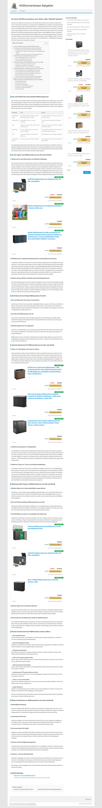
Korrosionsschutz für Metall (22, 84)
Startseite (14, 11)
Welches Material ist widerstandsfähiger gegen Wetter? (28, 70)
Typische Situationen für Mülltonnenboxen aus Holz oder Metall (28, 62)
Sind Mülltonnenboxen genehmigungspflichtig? (50, 789)
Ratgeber (22, 11)
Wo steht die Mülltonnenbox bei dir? (24, 59)
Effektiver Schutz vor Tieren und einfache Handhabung (28, 66)
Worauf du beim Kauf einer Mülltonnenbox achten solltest (27, 77)
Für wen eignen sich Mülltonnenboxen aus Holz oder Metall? (27, 48)
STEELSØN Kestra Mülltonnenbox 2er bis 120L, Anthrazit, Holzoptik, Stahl (78, 131)
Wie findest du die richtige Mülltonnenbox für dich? (25, 55)
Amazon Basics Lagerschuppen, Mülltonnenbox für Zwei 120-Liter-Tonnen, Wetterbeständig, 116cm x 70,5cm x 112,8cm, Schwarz (44, 423)
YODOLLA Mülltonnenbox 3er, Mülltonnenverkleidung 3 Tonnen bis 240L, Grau (79, 105)
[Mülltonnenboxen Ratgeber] (14, 8)
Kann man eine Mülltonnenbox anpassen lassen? (78, 20)
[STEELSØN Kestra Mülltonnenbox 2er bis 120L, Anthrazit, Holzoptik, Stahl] (79, 125)
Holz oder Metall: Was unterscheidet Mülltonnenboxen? (26, 46)
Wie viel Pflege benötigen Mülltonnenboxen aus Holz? (28, 71)
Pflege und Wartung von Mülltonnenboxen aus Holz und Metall (28, 79)
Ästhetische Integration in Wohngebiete (25, 65)
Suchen (68, 169)
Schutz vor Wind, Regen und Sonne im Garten (26, 63)
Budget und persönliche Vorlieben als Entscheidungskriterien (29, 54)
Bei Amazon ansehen (55, 197)
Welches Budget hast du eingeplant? (24, 60)
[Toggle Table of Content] (45, 43)
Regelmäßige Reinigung (21, 81)
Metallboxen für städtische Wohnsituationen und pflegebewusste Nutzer (30, 52)
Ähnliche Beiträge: (20, 88)
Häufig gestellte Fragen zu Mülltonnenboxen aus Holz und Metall (29, 68)
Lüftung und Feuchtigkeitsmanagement (24, 85)
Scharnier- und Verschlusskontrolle (23, 87)
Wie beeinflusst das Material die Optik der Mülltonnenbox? (29, 76)
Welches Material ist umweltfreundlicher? (25, 74)
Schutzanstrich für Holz (21, 82)
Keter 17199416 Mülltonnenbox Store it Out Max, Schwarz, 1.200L (79, 154)
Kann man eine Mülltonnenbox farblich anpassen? (78, 26)
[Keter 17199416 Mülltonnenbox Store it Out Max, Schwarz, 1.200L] (79, 149)
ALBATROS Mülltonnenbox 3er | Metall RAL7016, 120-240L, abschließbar (79, 79)
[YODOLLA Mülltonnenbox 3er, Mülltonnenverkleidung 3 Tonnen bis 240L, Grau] (79, 98)
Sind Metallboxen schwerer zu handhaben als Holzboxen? (28, 73)
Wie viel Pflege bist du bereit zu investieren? (25, 57)
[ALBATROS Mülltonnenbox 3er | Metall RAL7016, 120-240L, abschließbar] (79, 73)
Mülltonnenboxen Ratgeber (36, 5)
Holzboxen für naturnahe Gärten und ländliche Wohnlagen (29, 49)
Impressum (88, 799)
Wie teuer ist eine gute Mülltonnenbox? (24, 775)
